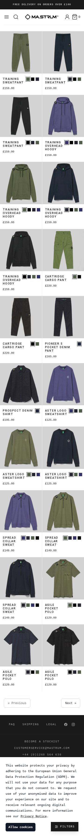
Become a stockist (42, 741)
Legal (51, 724)
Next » (70, 703)
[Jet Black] (33, 79)
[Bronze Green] (28, 79)
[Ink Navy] (37, 79)
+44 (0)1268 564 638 (41, 754)
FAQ (12, 724)
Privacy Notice (34, 816)
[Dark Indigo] (79, 344)
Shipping (30, 724)
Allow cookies (20, 827)
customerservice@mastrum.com (42, 748)
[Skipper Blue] (67, 142)
